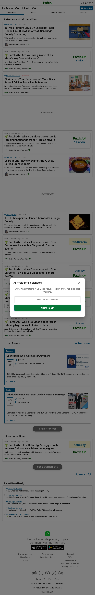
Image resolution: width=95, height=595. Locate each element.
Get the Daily (47, 308)
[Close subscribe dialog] (79, 282)
